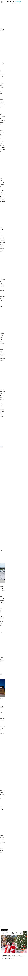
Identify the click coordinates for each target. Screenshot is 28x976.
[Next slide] (3, 63)
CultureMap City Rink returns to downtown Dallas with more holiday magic (13, 957)
